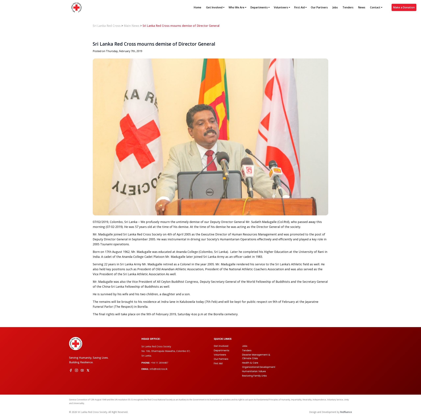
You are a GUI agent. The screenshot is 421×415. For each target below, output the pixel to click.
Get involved (221, 346)
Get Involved (214, 7)
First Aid (299, 7)
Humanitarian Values (254, 371)
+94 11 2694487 (159, 362)
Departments (259, 7)
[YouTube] (82, 371)
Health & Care (250, 362)
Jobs (335, 7)
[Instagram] (76, 371)
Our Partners (319, 7)
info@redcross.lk (158, 368)
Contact (375, 7)
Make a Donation (404, 7)
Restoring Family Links (254, 375)
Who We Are (236, 7)
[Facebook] (70, 371)
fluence (346, 412)
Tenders (348, 7)
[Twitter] (88, 371)
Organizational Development (258, 367)
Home (197, 7)
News (361, 7)
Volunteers (281, 7)
